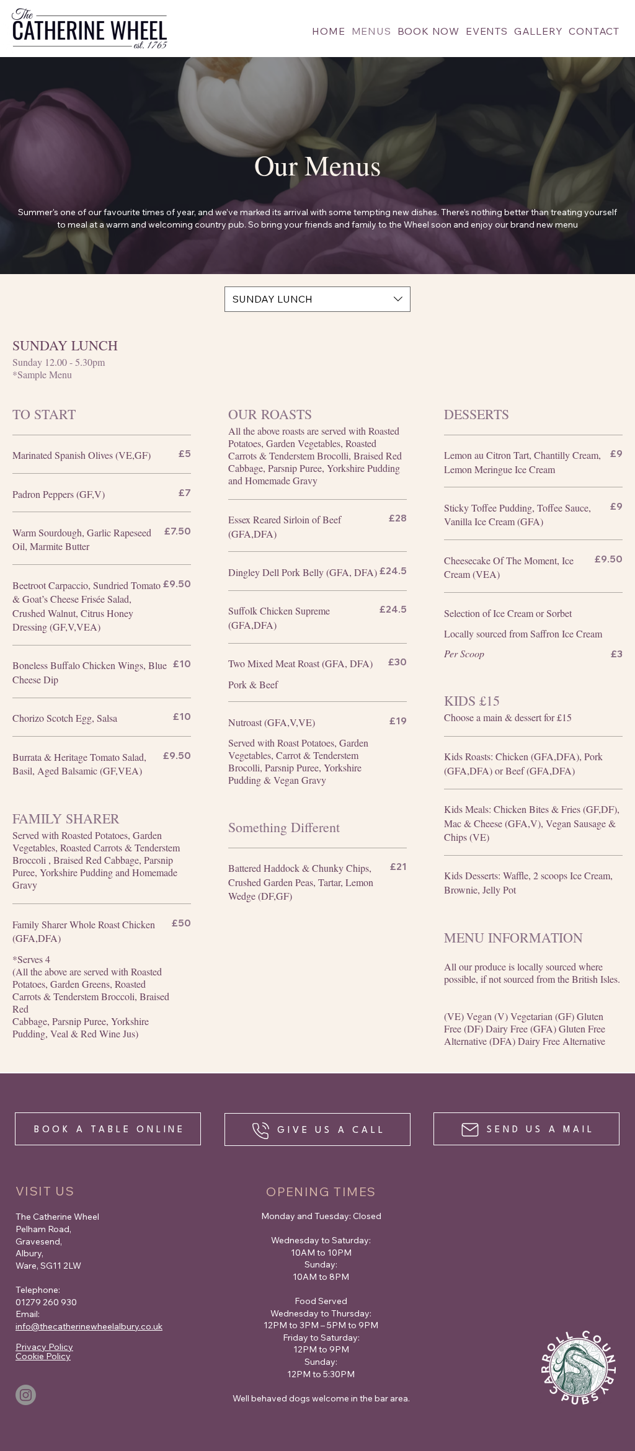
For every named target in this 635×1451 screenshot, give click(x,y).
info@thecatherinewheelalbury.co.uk (89, 1326)
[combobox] (317, 298)
